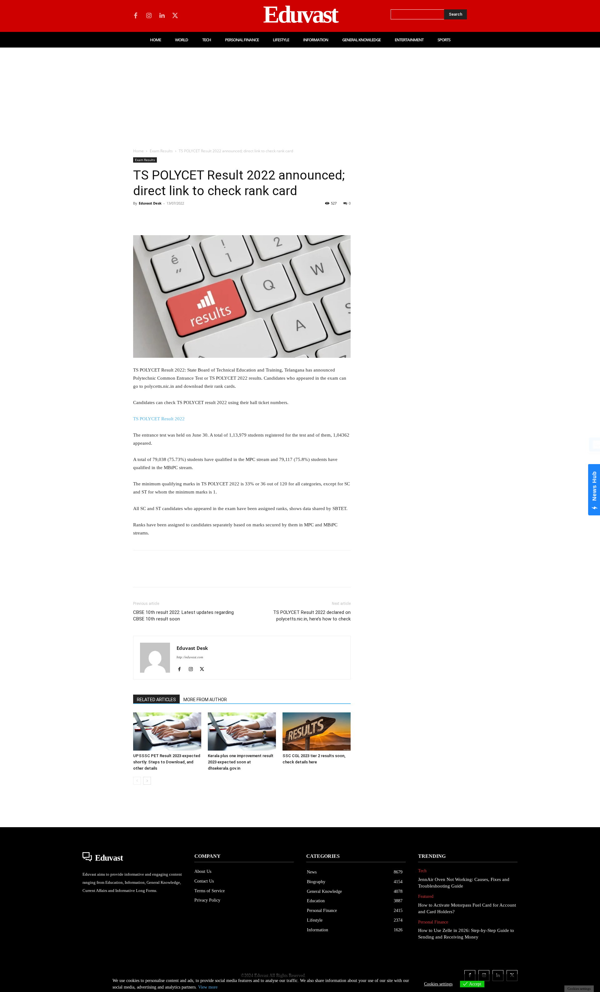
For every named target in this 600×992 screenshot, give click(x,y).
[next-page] (147, 781)
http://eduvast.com (190, 657)
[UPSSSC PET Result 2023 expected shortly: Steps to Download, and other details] (167, 731)
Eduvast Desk (150, 203)
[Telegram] (240, 217)
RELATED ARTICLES (156, 699)
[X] (175, 16)
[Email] (225, 217)
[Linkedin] (162, 16)
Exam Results (161, 151)
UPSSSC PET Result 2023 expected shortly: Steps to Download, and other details (166, 762)
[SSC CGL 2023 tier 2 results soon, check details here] (316, 731)
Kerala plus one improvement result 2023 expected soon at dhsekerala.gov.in (240, 762)
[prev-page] (137, 781)
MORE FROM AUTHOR (205, 699)
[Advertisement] (300, 94)
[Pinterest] (168, 217)
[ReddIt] (211, 217)
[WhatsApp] (182, 217)
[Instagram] (149, 16)
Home (138, 151)
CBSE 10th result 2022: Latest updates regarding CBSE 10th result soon (183, 616)
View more (208, 987)
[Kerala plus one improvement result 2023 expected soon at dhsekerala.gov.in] (242, 731)
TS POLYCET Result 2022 (159, 418)
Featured (425, 896)
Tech (422, 870)
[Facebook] (136, 16)
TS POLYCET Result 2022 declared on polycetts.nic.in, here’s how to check (312, 616)
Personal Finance (433, 922)
